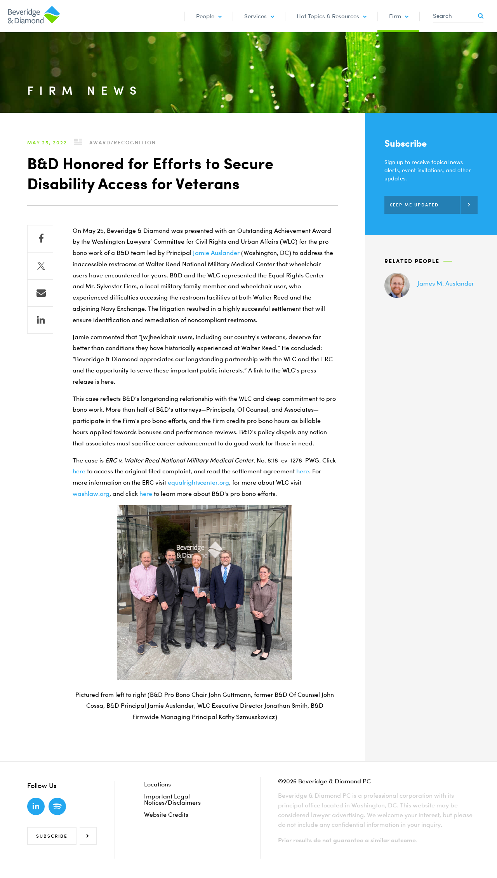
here (79, 471)
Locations (157, 784)
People (205, 15)
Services (255, 15)
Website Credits (166, 814)
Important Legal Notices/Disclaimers (172, 799)
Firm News (84, 90)
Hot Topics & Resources (328, 15)
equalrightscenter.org (198, 482)
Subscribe (52, 836)
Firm (395, 15)
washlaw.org (91, 493)
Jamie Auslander (216, 252)
